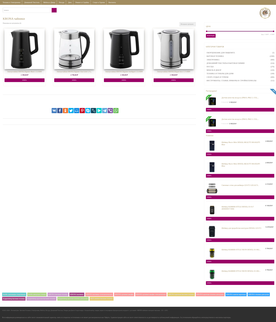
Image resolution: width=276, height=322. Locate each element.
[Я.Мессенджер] (99, 110)
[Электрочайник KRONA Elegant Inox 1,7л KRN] (174, 49)
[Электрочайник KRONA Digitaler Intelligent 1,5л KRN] (124, 49)
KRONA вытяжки (76, 294)
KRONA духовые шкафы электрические (151, 294)
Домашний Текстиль (31, 2)
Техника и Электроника (11, 2)
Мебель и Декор (49, 2)
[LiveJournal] (93, 110)
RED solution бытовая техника (101, 299)
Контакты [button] (112, 2)
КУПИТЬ (24, 80)
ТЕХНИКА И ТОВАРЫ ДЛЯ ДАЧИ (220, 73)
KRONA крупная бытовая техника (181, 294)
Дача (70, 2)
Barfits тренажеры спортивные (14, 294)
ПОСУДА (210, 67)
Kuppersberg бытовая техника (14, 299)
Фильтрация (211, 35)
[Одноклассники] (65, 110)
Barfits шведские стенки (37, 294)
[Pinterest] (82, 110)
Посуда (61, 2)
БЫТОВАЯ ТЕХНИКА (215, 56)
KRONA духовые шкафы (124, 294)
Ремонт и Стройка (82, 2)
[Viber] (110, 110)
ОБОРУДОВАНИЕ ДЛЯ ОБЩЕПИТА (221, 53)
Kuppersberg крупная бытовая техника (41, 299)
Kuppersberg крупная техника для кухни (73, 299)
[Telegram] (104, 110)
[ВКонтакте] (54, 110)
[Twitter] (71, 110)
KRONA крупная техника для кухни (210, 294)
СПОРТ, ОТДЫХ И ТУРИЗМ (217, 77)
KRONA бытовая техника (57, 294)
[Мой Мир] (76, 110)
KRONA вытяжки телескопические (99, 294)
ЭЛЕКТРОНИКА (213, 60)
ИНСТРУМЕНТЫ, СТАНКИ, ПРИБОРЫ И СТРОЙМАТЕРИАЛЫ (231, 80)
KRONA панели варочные (236, 294)
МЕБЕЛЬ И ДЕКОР (214, 70)
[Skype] (87, 110)
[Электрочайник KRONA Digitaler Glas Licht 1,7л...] (74, 49)
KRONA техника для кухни (259, 294)
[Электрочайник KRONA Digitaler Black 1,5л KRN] (25, 49)
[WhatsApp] (115, 110)
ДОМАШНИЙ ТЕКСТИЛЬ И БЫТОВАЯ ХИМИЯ (226, 63)
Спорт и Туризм (99, 2)
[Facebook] (59, 110)
